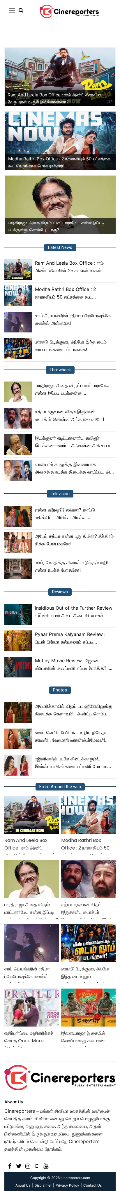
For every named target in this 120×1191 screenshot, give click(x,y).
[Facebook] (9, 1165)
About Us (13, 1102)
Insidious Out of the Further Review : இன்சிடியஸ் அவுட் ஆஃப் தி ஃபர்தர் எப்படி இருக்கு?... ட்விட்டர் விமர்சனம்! (73, 612)
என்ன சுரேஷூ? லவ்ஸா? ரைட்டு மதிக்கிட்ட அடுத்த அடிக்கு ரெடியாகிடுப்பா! (65, 514)
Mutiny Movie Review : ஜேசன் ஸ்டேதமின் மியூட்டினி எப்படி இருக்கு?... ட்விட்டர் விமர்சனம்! (72, 665)
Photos (60, 690)
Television (60, 493)
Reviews (60, 591)
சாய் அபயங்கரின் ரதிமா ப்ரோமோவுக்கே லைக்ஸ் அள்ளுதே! (73, 319)
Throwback (60, 369)
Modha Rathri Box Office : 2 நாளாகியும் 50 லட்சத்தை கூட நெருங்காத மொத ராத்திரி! (65, 293)
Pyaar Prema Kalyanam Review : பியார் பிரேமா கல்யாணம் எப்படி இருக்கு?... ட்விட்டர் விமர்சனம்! (70, 638)
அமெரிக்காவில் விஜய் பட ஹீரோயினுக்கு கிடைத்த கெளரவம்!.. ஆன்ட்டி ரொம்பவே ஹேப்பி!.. (73, 710)
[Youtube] (46, 1165)
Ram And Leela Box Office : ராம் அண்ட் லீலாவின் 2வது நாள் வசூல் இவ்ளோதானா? (69, 267)
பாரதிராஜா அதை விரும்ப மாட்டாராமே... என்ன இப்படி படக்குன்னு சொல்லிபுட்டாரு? (72, 389)
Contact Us (92, 1185)
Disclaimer (43, 1185)
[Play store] (36, 1165)
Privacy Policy (67, 1185)
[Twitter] (18, 1165)
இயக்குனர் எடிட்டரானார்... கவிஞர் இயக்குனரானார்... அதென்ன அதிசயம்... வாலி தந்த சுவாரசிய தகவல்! (74, 442)
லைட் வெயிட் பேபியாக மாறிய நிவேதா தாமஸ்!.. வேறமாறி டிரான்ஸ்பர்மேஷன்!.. (71, 736)
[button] (11, 10)
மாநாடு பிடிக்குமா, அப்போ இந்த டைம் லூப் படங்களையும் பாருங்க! (71, 345)
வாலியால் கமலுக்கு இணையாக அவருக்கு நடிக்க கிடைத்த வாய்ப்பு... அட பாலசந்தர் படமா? (74, 468)
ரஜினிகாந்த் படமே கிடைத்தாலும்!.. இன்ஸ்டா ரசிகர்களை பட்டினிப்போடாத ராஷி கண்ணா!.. (71, 763)
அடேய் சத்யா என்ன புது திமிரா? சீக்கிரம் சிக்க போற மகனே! (74, 540)
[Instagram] (27, 1165)
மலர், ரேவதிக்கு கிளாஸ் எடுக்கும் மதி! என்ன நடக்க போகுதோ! (71, 566)
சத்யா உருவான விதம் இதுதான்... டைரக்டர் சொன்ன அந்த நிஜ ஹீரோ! (69, 415)
